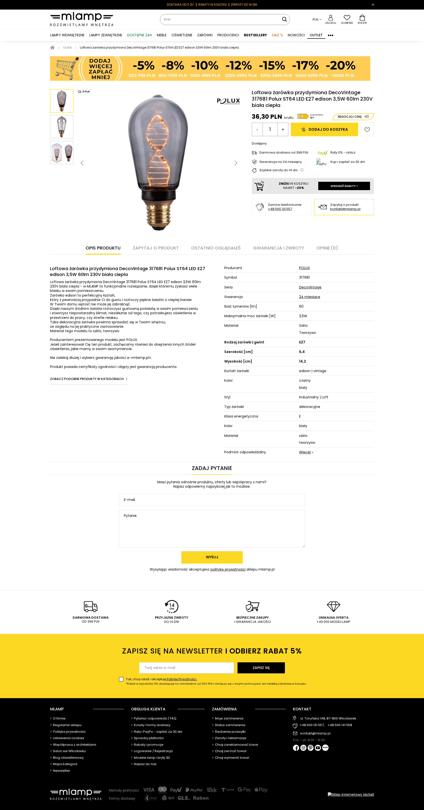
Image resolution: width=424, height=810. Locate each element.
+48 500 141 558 (340, 725)
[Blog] (325, 748)
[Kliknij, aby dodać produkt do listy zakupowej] (367, 129)
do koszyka (328, 129)
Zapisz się (261, 667)
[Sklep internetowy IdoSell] (351, 794)
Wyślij (212, 557)
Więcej (305, 452)
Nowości (296, 35)
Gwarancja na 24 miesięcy (280, 162)
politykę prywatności (228, 569)
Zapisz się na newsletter (212, 651)
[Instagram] (303, 748)
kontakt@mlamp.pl (345, 209)
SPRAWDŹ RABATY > (344, 186)
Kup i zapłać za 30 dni (348, 161)
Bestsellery (255, 35)
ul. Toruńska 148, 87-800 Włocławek (328, 718)
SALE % (277, 35)
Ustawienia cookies (68, 738)
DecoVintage (310, 287)
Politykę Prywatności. (181, 679)
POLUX (304, 268)
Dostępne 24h (139, 35)
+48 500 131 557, (312, 725)
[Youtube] (318, 748)
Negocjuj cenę (350, 117)
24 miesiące (309, 297)
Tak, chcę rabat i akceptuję (216, 681)
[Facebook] (296, 748)
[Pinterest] (311, 748)
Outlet (316, 35)
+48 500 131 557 (280, 209)
